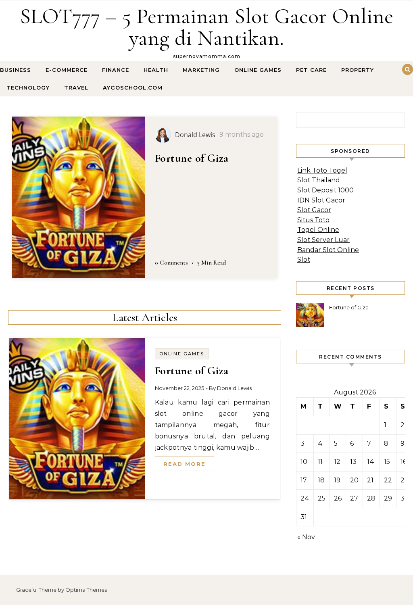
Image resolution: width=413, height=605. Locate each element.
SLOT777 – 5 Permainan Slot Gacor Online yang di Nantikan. (206, 27)
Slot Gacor (314, 210)
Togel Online (318, 230)
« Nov (306, 537)
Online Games (258, 70)
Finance (115, 70)
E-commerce (67, 70)
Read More (184, 464)
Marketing (201, 70)
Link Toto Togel (322, 170)
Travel (76, 87)
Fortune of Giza (192, 158)
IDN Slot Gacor (321, 200)
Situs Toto (313, 220)
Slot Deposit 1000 (325, 190)
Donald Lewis (234, 388)
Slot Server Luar (323, 240)
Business (15, 70)
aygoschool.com (133, 87)
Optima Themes (86, 589)
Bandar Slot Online (328, 250)
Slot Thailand (318, 180)
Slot (303, 259)
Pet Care (311, 70)
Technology (28, 87)
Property (357, 70)
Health (156, 70)
